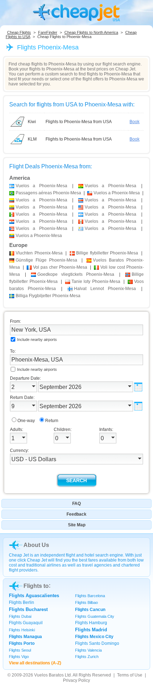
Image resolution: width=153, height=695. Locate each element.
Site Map (76, 524)
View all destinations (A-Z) (35, 662)
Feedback (76, 514)
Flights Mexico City (94, 636)
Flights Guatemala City (94, 616)
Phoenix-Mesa (39, 253)
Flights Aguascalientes (34, 595)
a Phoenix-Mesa (41, 185)
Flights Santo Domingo (97, 643)
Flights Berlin (21, 602)
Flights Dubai (20, 616)
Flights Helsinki (22, 630)
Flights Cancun (90, 609)
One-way (26, 420)
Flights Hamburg (91, 622)
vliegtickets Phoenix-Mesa (75, 274)
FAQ (76, 503)
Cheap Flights (19, 32)
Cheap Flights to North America (91, 32)
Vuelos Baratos (49, 675)
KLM (32, 139)
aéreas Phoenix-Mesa (48, 192)
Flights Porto (22, 643)
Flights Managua (25, 636)
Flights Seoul (20, 650)
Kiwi (32, 121)
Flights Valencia (88, 650)
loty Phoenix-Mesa (96, 281)
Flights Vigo (19, 656)
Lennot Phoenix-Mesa (105, 288)
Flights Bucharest (28, 609)
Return (51, 420)
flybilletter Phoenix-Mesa (107, 253)
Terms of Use (129, 675)
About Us (36, 545)
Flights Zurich (87, 656)
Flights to (36, 586)
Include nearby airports (37, 339)
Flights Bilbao (86, 602)
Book (134, 121)
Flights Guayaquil (26, 622)
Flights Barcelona (90, 596)
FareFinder (47, 32)
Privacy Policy (76, 680)
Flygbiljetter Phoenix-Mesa (48, 295)
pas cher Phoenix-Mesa (60, 267)
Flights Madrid (91, 629)
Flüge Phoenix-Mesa (46, 260)
